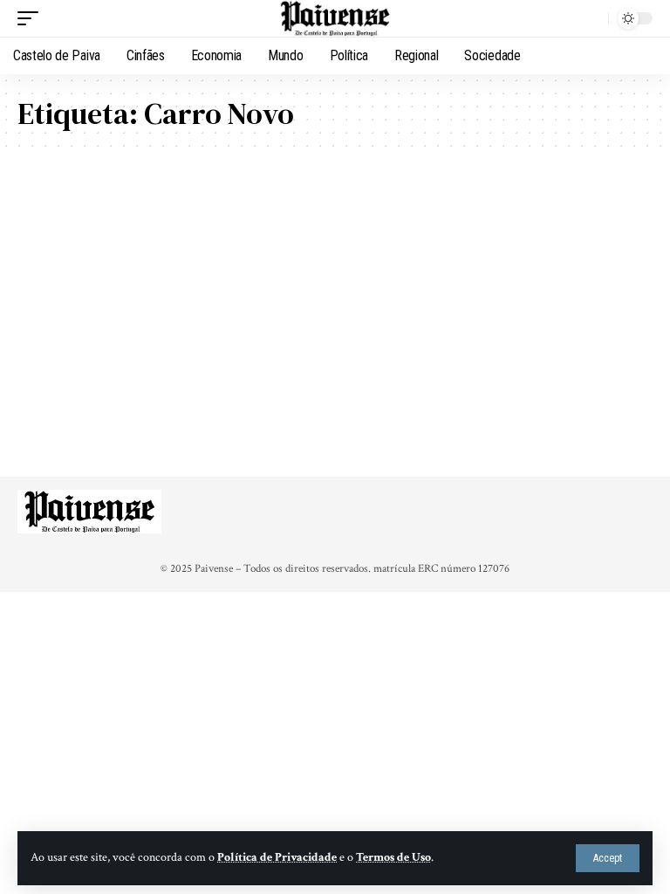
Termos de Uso (393, 857)
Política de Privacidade (277, 857)
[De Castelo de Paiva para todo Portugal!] (335, 18)
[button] (607, 858)
